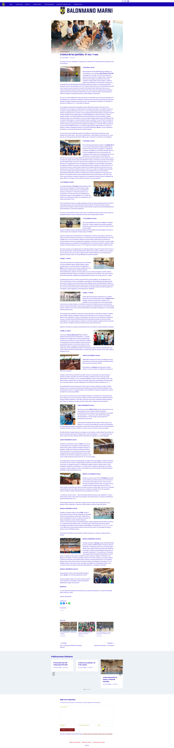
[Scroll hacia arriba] (170, 746)
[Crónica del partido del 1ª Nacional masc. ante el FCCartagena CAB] (105, 626)
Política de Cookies (87, 742)
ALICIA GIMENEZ (65, 57)
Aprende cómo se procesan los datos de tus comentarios (97, 734)
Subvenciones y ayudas (99, 742)
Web (99, 725)
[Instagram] (125, 1)
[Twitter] (123, 1)
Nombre (63, 725)
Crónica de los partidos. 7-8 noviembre (104, 644)
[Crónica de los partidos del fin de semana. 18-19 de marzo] (86, 626)
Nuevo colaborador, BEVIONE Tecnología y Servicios (71, 645)
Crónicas (62, 51)
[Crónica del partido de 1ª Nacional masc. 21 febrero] (68, 626)
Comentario (64, 706)
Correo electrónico (84, 725)
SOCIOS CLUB (19, 4)
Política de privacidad (74, 742)
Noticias (67, 51)
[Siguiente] (120, 674)
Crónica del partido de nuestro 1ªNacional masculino (110, 679)
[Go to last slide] (53, 674)
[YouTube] (128, 1)
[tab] (84, 689)
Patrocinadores (49, 4)
